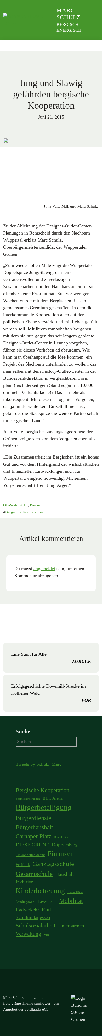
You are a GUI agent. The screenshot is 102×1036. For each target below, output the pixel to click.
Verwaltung (28, 934)
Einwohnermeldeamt (30, 855)
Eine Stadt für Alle (51, 658)
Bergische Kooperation (24, 512)
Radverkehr (27, 909)
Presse (35, 505)
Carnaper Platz (33, 836)
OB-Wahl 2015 (15, 505)
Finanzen (61, 854)
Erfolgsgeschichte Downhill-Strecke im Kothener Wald (51, 693)
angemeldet (44, 568)
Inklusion (24, 882)
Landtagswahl (26, 902)
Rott (46, 909)
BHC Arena (53, 798)
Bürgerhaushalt (34, 827)
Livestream (47, 901)
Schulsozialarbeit (35, 925)
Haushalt (64, 874)
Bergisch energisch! (69, 27)
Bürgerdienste (33, 817)
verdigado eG (36, 1009)
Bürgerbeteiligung (44, 807)
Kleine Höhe (75, 892)
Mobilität (71, 900)
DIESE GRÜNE (32, 844)
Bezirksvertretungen (28, 798)
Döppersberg (65, 844)
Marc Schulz (68, 13)
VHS (47, 934)
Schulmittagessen (33, 917)
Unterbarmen (71, 925)
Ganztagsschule (53, 863)
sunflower (42, 1003)
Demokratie (61, 837)
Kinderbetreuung (40, 891)
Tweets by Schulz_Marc (38, 764)
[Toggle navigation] (93, 46)
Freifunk (23, 864)
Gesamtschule (34, 873)
